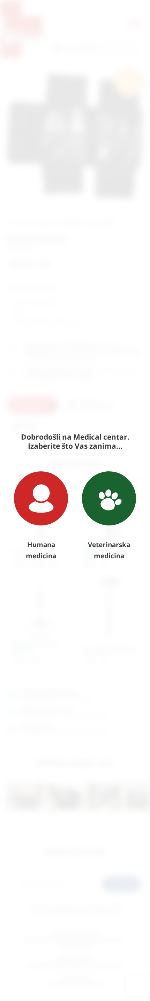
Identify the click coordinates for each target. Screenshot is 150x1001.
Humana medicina (41, 550)
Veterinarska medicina (109, 550)
